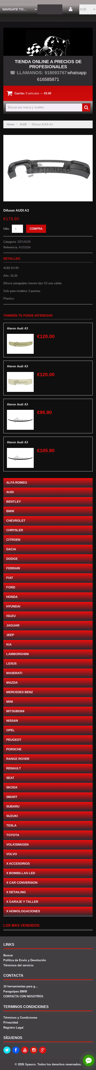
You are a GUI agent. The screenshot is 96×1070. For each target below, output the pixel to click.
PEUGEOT (13, 739)
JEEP (10, 635)
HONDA (12, 597)
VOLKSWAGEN (17, 844)
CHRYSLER (14, 530)
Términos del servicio (18, 965)
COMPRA (36, 228)
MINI (9, 701)
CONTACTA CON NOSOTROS (23, 996)
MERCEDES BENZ (19, 692)
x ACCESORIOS (18, 863)
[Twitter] (6, 1050)
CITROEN (13, 539)
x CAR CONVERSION (22, 882)
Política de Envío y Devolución (24, 960)
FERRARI (13, 568)
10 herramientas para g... (20, 986)
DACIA (11, 549)
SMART (11, 797)
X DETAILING (16, 892)
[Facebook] (15, 1050)
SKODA (11, 787)
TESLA (11, 825)
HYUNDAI (13, 606)
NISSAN (12, 720)
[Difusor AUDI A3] (48, 137)
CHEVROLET (15, 520)
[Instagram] (33, 1050)
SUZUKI (12, 816)
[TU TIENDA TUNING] (48, 42)
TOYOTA (12, 835)
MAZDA (12, 682)
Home (10, 124)
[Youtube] (24, 1050)
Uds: (6, 228)
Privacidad (10, 1022)
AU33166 (25, 247)
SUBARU (12, 806)
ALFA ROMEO (16, 482)
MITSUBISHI (15, 711)
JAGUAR (12, 625)
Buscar (8, 955)
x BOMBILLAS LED (20, 873)
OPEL (10, 730)
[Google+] (42, 1050)
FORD (10, 587)
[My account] (70, 9)
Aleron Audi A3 (17, 328)
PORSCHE (13, 749)
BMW (10, 511)
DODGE (12, 558)
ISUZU (11, 616)
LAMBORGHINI (17, 654)
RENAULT (13, 768)
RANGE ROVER (17, 759)
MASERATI (14, 673)
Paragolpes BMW (15, 991)
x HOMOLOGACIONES (23, 911)
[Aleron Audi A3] (20, 336)
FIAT (9, 578)
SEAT (10, 778)
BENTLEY (13, 501)
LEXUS (11, 663)
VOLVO (11, 854)
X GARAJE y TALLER (22, 901)
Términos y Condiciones (20, 1017)
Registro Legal (13, 1027)
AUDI (23, 124)
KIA (9, 644)
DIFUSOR (24, 241)
